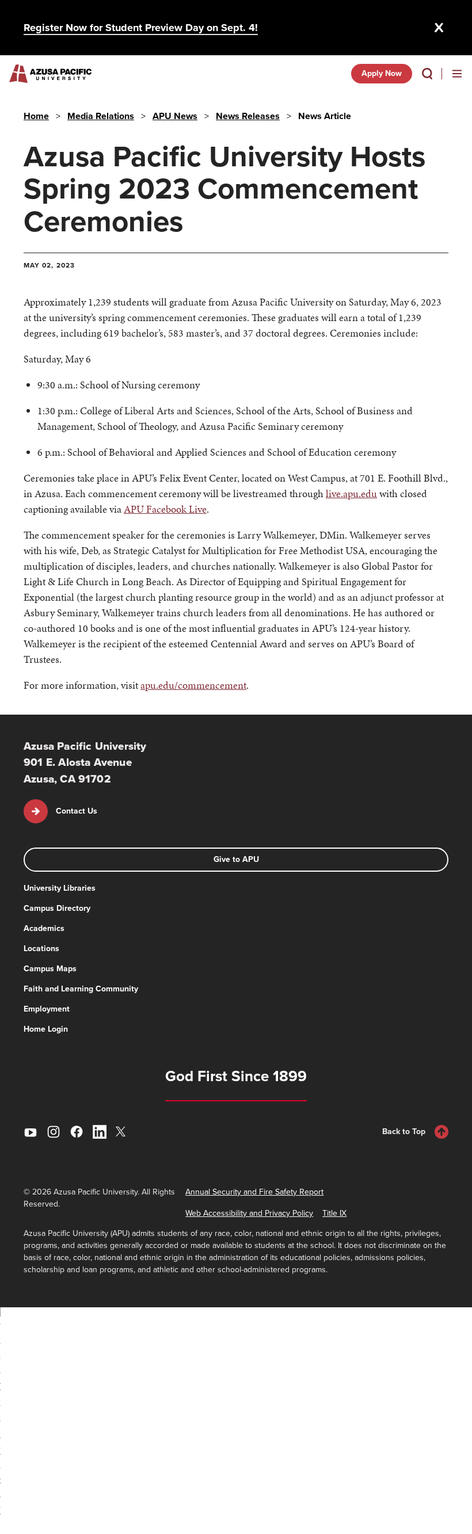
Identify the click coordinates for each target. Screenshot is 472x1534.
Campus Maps (50, 969)
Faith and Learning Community (81, 989)
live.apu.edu (351, 493)
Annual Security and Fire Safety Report (254, 1192)
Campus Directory (57, 908)
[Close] (439, 27)
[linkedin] (99, 1132)
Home (36, 116)
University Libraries (60, 888)
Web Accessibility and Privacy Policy (249, 1213)
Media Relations (100, 116)
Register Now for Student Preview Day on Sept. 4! (141, 27)
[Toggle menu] (457, 73)
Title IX (334, 1213)
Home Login (46, 1029)
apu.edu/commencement (193, 685)
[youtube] (30, 1132)
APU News (175, 116)
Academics (44, 928)
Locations (41, 948)
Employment (47, 1009)
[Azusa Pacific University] (50, 73)
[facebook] (76, 1131)
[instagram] (53, 1132)
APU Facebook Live (165, 509)
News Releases (248, 116)
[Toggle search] (427, 73)
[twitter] (123, 1131)
